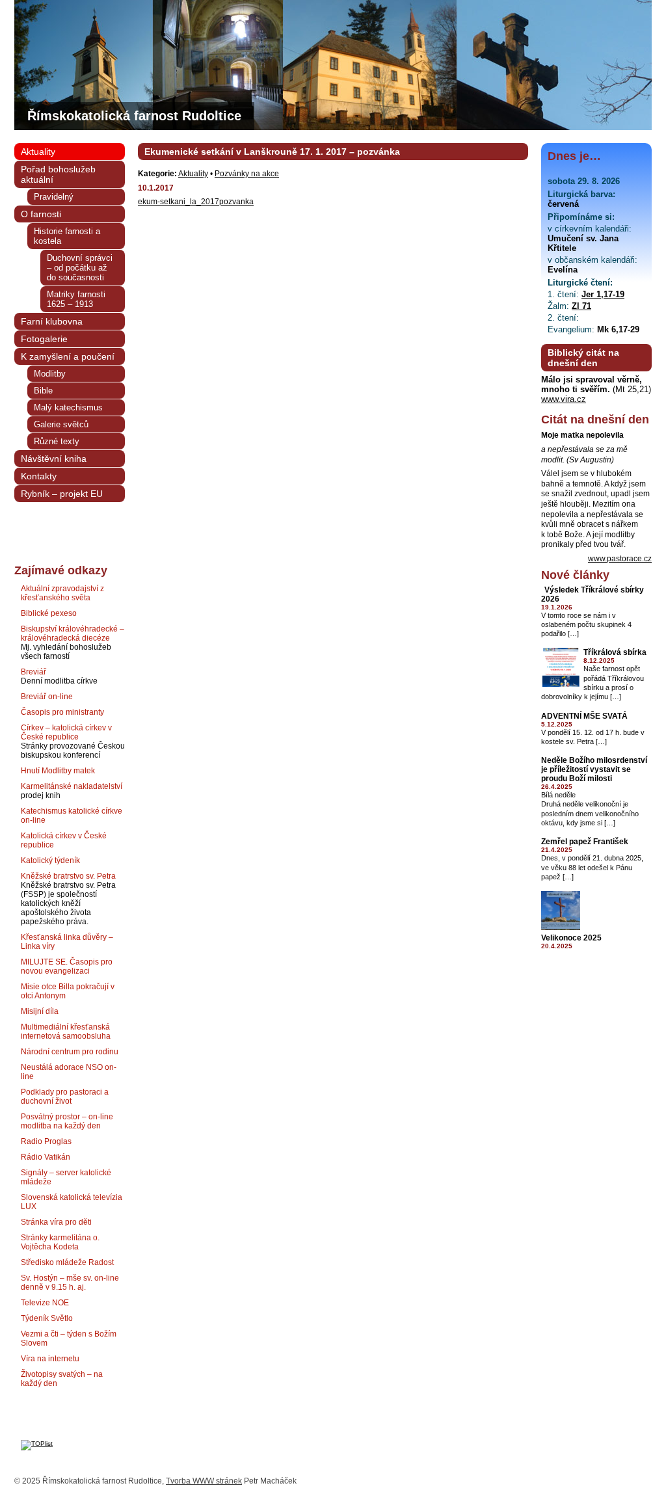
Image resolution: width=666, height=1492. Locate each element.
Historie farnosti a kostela (67, 236)
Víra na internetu (50, 1358)
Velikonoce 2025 (571, 937)
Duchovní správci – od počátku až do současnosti (80, 267)
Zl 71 (581, 306)
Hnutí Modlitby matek (58, 770)
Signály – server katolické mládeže (66, 1177)
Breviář (33, 671)
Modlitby (50, 374)
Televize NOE (45, 1302)
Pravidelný (53, 197)
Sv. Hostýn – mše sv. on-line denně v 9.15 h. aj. (70, 1282)
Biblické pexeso (49, 613)
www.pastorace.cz (620, 558)
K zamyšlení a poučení (67, 356)
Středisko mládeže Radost (67, 1262)
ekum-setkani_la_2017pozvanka (196, 201)
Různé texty (56, 441)
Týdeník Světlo (47, 1318)
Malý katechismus (68, 407)
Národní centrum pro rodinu (69, 1051)
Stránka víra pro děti (56, 1222)
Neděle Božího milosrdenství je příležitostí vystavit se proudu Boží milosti (594, 769)
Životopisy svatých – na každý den (62, 1379)
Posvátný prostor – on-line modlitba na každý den (67, 1121)
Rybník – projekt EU (62, 493)
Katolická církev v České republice (64, 840)
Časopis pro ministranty (62, 712)
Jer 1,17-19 (602, 294)
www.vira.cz (563, 399)
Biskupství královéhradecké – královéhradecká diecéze (72, 633)
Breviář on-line (47, 696)
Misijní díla (40, 1011)
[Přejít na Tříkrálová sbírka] (560, 684)
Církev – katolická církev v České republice (66, 732)
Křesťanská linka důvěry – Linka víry (67, 942)
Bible (43, 390)
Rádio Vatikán (45, 1157)
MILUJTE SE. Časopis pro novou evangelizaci (67, 966)
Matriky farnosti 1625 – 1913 (76, 299)
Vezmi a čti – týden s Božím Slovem (68, 1338)
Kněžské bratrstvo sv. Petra (68, 876)
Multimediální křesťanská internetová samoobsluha (66, 1031)
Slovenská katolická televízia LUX (71, 1202)
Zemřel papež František (584, 841)
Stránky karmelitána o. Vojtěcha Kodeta (60, 1242)
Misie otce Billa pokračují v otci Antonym (67, 991)
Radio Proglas (46, 1141)
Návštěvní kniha (54, 458)
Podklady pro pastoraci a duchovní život (65, 1096)
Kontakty (39, 476)
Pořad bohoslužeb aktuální (58, 174)
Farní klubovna (52, 321)
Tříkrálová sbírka (614, 652)
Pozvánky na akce (247, 173)
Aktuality (193, 173)
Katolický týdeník (50, 860)
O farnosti (41, 214)
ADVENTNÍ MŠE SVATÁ (584, 716)
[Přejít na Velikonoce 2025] (560, 927)
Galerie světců (61, 424)
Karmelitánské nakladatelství (71, 786)
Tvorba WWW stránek (204, 1480)
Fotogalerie (44, 339)
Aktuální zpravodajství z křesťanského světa (62, 593)
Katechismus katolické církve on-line (71, 815)
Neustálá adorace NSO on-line (68, 1072)
